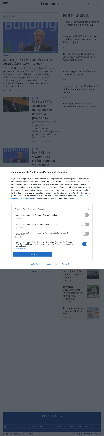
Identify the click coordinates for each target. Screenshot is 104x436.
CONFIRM (32, 254)
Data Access (52, 264)
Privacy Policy (67, 264)
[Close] (98, 172)
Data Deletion (37, 264)
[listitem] (52, 209)
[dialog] (52, 218)
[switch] (85, 215)
